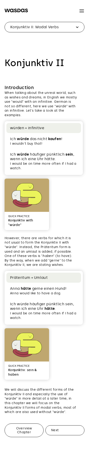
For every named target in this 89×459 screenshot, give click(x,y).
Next (55, 430)
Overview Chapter (24, 430)
